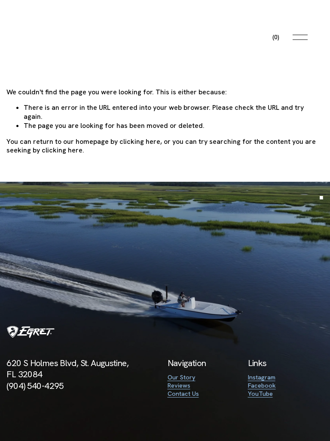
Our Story (182, 377)
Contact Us (183, 394)
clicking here (139, 141)
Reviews (179, 385)
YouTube (260, 394)
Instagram (261, 377)
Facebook (262, 385)
